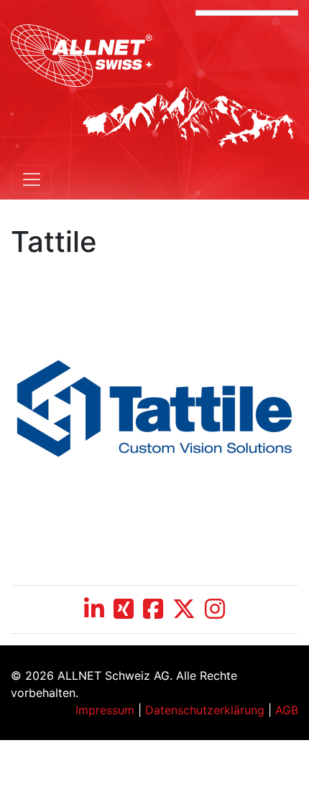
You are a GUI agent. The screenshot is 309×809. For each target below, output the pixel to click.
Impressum (104, 710)
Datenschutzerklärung (204, 710)
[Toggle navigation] (31, 179)
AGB (286, 710)
